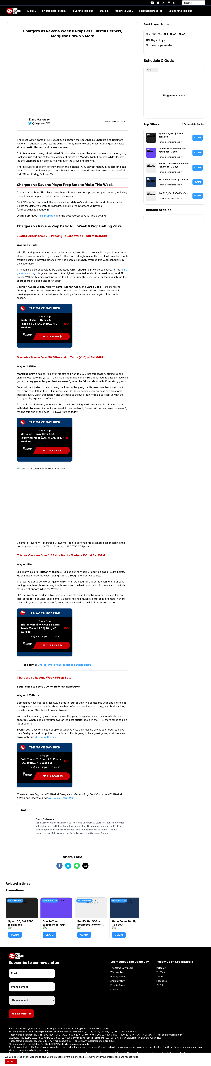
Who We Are (116, 972)
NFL (148, 33)
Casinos (104, 11)
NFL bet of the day (45, 737)
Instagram (161, 968)
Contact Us (116, 989)
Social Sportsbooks (180, 11)
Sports (31, 11)
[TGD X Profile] (163, 2)
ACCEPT (11, 1061)
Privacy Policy (117, 976)
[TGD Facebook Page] (158, 2)
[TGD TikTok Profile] (174, 2)
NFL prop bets (47, 215)
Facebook (161, 981)
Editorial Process (118, 985)
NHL (166, 34)
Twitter (159, 976)
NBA (154, 34)
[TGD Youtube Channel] (152, 2)
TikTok (160, 985)
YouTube (161, 972)
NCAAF (173, 34)
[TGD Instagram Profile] (169, 2)
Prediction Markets (150, 11)
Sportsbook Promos (54, 11)
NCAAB (182, 34)
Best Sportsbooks (82, 11)
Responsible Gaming (194, 124)
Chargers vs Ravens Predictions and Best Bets (64, 664)
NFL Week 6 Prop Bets (61, 798)
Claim (15, 934)
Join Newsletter (21, 1013)
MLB (160, 34)
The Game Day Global (121, 968)
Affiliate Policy (117, 981)
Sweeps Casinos (124, 11)
